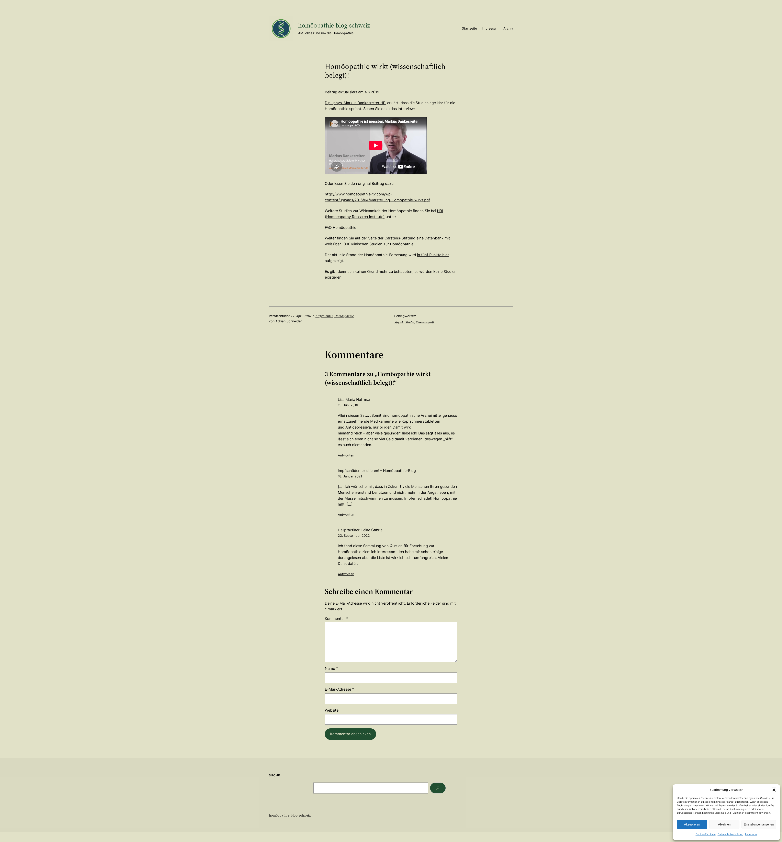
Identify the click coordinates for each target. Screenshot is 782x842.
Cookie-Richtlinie (706, 834)
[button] (774, 790)
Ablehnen (724, 824)
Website (331, 710)
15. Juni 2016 (348, 405)
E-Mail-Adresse (339, 689)
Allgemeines (324, 316)
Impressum (751, 834)
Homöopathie (344, 316)
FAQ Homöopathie (340, 227)
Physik (398, 322)
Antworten (346, 455)
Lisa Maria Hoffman (354, 399)
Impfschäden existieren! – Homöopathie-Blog (377, 470)
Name (331, 668)
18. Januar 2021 (350, 476)
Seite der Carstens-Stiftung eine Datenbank (406, 238)
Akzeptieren (692, 824)
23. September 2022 (354, 535)
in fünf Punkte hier (433, 255)
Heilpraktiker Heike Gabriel (360, 530)
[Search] (438, 788)
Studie (409, 322)
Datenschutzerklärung (730, 834)
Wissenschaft (425, 322)
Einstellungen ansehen (759, 824)
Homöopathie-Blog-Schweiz (334, 25)
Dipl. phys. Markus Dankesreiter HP (355, 103)
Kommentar (336, 618)
